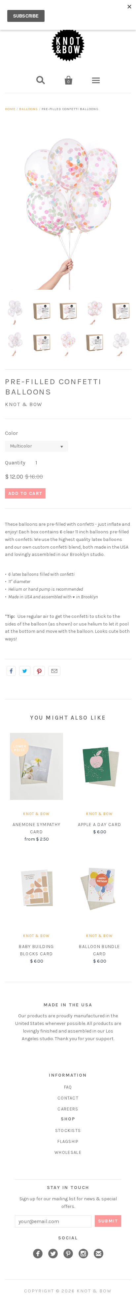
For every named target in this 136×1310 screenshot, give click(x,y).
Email (54, 671)
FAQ (68, 1087)
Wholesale (68, 1152)
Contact (68, 1098)
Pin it (39, 671)
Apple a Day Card (99, 824)
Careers (67, 1108)
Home (10, 109)
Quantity (15, 462)
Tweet (24, 671)
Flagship (67, 1141)
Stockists (68, 1130)
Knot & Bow (23, 404)
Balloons (28, 109)
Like (11, 671)
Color (11, 433)
